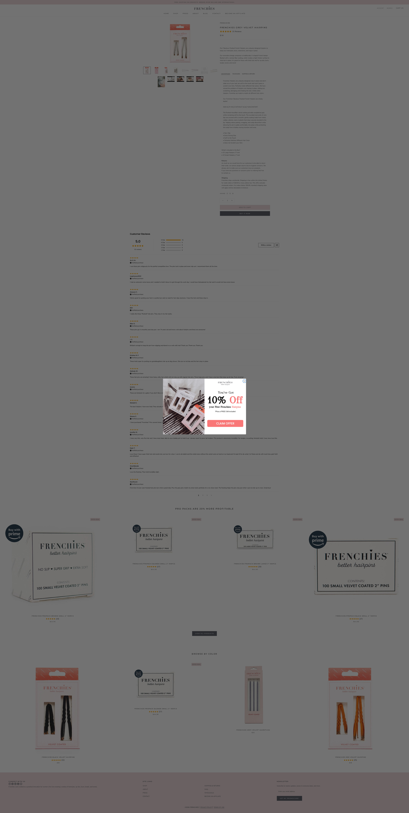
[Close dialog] (244, 381)
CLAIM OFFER (225, 423)
